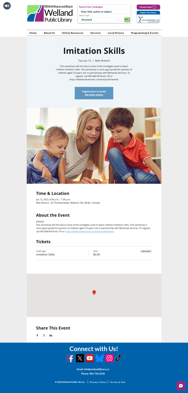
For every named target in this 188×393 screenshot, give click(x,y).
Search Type (84, 15)
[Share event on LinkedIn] (51, 335)
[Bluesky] (100, 358)
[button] (49, 33)
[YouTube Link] (90, 358)
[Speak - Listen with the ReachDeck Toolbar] (7, 6)
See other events (94, 94)
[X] (80, 358)
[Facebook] (70, 358)
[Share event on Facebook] (37, 335)
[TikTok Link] (118, 358)
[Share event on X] (44, 335)
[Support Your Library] (148, 17)
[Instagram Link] (109, 358)
